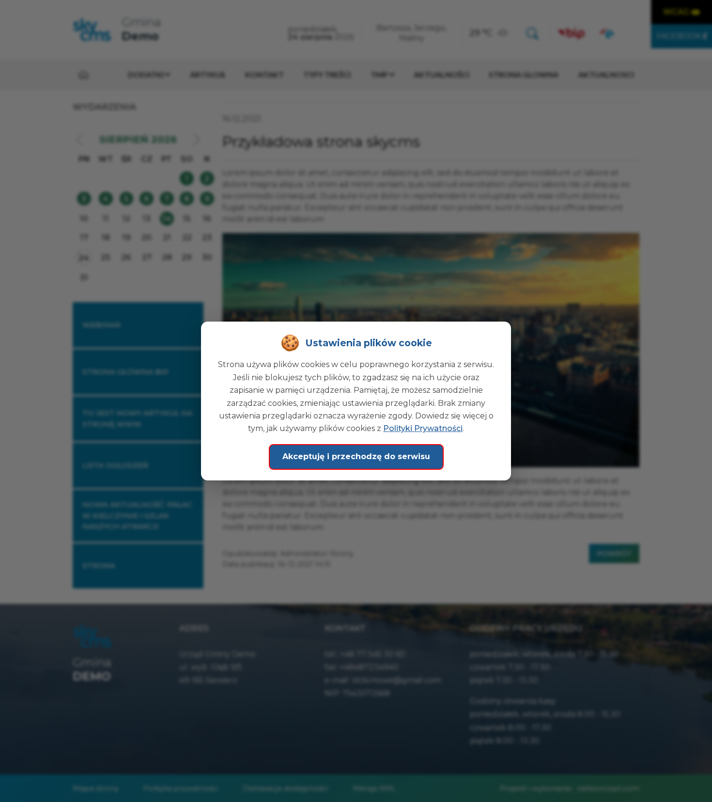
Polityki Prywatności (423, 428)
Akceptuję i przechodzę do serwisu (356, 456)
